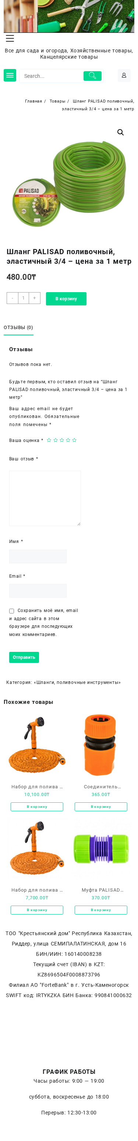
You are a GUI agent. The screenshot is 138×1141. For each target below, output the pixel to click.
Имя (16, 541)
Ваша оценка (26, 440)
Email (17, 576)
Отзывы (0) (18, 327)
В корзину (66, 298)
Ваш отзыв (23, 458)
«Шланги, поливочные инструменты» (77, 682)
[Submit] (93, 76)
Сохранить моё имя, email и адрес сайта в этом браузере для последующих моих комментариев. (43, 622)
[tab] (20, 328)
